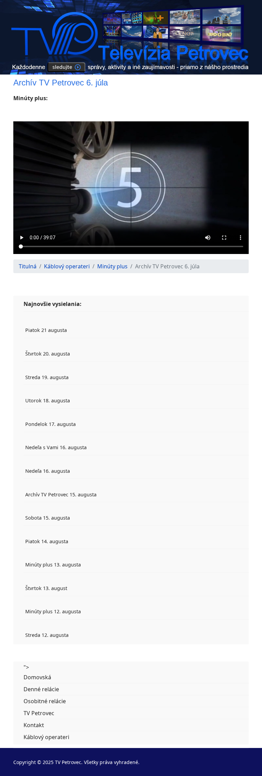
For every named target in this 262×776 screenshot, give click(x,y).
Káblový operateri (46, 737)
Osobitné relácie (45, 701)
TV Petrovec (39, 713)
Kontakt (34, 725)
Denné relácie (41, 689)
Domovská (37, 677)
